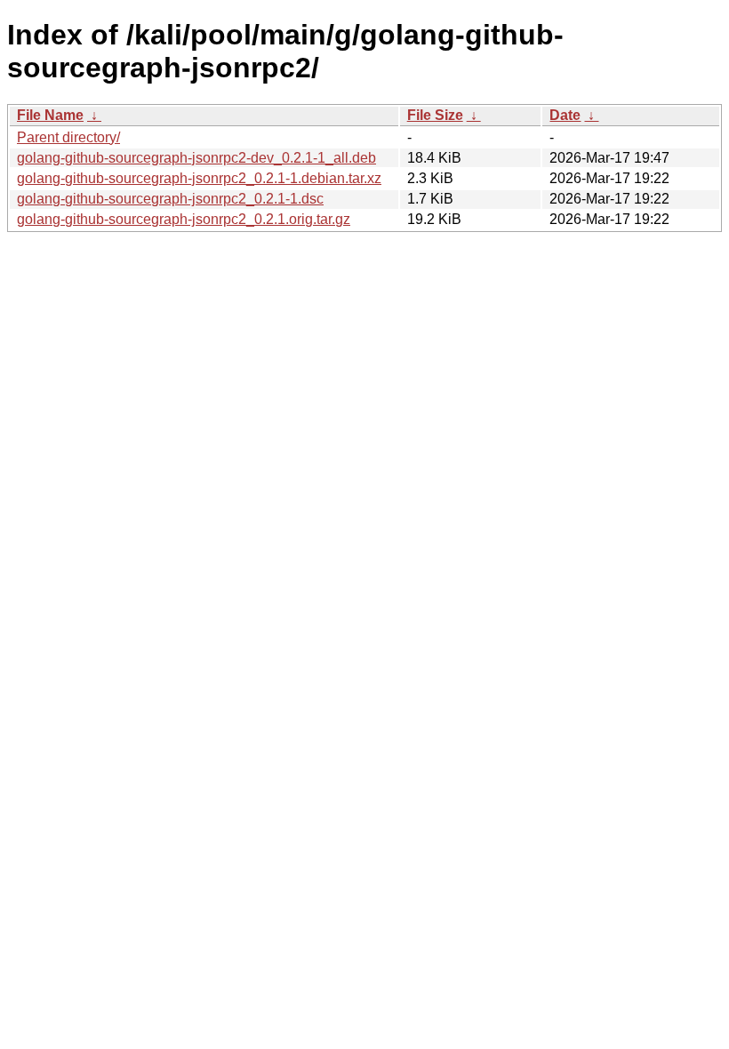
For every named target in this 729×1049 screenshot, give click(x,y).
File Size (435, 115)
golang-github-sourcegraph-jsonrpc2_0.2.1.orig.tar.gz (183, 219)
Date (565, 115)
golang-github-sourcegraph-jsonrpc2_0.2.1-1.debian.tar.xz (199, 178)
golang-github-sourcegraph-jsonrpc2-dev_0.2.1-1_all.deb (196, 157)
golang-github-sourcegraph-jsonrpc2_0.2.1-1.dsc (170, 198)
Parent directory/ (68, 137)
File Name (50, 115)
